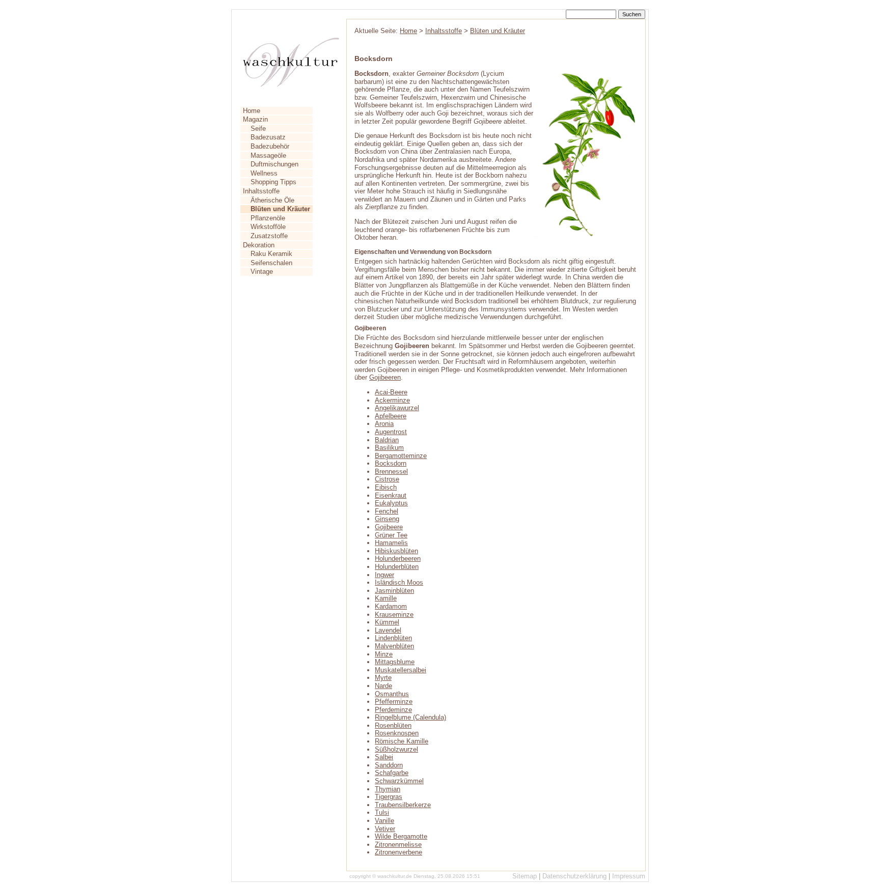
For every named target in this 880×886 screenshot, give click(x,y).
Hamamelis (391, 543)
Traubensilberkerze (403, 805)
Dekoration (258, 245)
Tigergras (388, 797)
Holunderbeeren (398, 558)
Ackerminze (392, 400)
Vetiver (385, 829)
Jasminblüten (394, 590)
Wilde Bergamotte (401, 836)
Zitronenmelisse (398, 844)
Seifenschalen (271, 263)
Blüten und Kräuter (497, 31)
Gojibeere (389, 527)
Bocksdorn (390, 463)
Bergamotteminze (401, 456)
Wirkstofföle (268, 227)
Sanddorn (389, 765)
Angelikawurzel (397, 408)
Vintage (262, 271)
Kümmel (387, 622)
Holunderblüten (397, 566)
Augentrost (391, 432)
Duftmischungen (274, 164)
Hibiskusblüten (396, 551)
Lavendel (388, 630)
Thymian (387, 789)
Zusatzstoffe (269, 236)
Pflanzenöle (268, 218)
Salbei (384, 757)
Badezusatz (268, 137)
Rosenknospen (397, 733)
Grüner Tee (391, 535)
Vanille (384, 820)
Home (251, 111)
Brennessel (391, 471)
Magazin (255, 119)
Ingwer (384, 575)
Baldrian (387, 440)
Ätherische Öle (272, 200)
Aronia (384, 423)
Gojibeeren (385, 377)
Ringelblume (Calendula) (410, 717)
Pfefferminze (394, 701)
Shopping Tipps (273, 182)
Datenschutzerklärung (574, 876)
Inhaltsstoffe (261, 191)
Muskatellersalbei (400, 670)
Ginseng (387, 519)
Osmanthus (392, 694)
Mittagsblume (395, 662)
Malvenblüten (394, 646)
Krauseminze (394, 614)
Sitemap (524, 876)
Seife (258, 128)
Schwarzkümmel (399, 781)
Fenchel (386, 511)
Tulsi (382, 812)
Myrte (383, 677)
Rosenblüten (393, 725)
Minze (384, 654)
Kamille (386, 598)
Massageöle (268, 155)
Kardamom (391, 606)
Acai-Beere (391, 392)
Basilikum (389, 447)
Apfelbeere (390, 416)
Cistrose (387, 479)
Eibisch (386, 487)
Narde (383, 686)
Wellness (264, 173)
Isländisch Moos (399, 582)
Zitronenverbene (398, 852)
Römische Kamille (401, 741)
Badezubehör (270, 146)
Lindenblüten (393, 638)
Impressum (628, 876)
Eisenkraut (390, 495)
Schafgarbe (391, 773)
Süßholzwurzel (396, 749)
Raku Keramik (271, 254)
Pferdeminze (393, 709)
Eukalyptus (391, 503)
